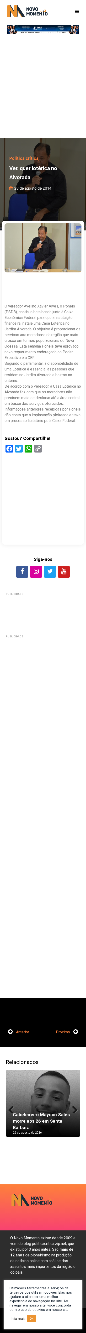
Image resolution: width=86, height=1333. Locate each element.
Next (73, 1108)
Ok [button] (31, 1318)
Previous (13, 1108)
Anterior (22, 1032)
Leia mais (18, 1319)
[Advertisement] (43, 88)
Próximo (63, 1032)
